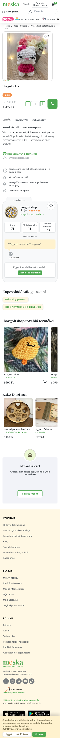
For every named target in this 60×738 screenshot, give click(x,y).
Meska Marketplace (13, 589)
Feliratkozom (30, 493)
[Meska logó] (10, 4)
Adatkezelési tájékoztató (16, 652)
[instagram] (12, 681)
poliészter (42, 182)
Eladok (26, 4)
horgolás (24, 190)
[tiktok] (31, 681)
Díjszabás (8, 594)
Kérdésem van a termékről (22, 154)
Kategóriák (9, 558)
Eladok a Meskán (12, 583)
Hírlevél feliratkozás (14, 525)
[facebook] (6, 681)
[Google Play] (14, 713)
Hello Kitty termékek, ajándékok (23, 307)
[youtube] (25, 681)
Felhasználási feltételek (16, 642)
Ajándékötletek (11, 547)
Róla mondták (30, 237)
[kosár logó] (53, 4)
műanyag (13, 185)
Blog (5, 541)
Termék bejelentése (18, 158)
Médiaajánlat (10, 600)
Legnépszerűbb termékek (17, 536)
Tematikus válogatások (16, 552)
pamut (32, 182)
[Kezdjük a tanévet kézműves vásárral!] (8, 19)
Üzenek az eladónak (30, 272)
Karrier (6, 630)
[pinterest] (19, 681)
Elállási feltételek (12, 647)
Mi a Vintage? (10, 578)
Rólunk (7, 625)
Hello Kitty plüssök (15, 299)
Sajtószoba (9, 636)
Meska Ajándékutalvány (16, 530)
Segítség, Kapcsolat (14, 605)
